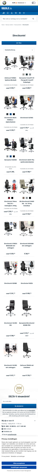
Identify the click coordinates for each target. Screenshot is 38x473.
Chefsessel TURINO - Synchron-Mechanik (11, 79)
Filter (20, 43)
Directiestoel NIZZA (27, 283)
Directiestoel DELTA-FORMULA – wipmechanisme (10, 120)
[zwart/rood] (9, 198)
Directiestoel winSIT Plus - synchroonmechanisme (26, 161)
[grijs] (30, 74)
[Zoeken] (33, 18)
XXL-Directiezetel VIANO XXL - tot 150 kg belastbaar (26, 203)
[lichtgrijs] (23, 74)
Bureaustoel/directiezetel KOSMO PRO (26, 324)
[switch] (33, 3)
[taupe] (23, 198)
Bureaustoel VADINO (10, 160)
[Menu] (24, 13)
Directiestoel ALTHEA (26, 118)
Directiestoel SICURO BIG (10, 324)
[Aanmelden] (12, 13)
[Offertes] (20, 13)
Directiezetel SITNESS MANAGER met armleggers (10, 246)
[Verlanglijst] (8, 13)
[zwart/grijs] (7, 114)
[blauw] (10, 114)
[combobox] (16, 18)
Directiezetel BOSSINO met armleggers (27, 245)
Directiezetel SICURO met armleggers (10, 366)
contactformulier (12, 434)
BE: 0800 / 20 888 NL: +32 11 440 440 (14, 426)
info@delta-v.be (7, 431)
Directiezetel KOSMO (10, 283)
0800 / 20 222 (7, 429)
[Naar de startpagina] (7, 8)
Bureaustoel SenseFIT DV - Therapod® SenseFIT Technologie (26, 80)
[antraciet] (27, 74)
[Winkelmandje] (16, 13)
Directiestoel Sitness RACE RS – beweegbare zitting (10, 203)
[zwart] (14, 114)
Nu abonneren (19, 406)
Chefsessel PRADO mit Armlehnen (27, 366)
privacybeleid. (32, 410)
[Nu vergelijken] (4, 13)
